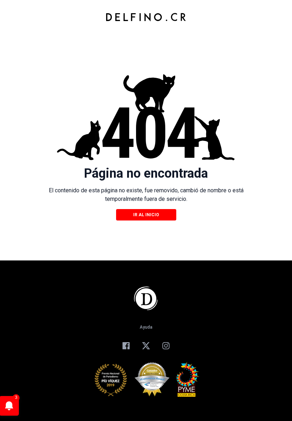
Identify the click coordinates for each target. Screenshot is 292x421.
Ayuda (146, 327)
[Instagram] (166, 345)
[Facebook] (126, 345)
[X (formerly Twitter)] (146, 345)
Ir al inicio (146, 214)
